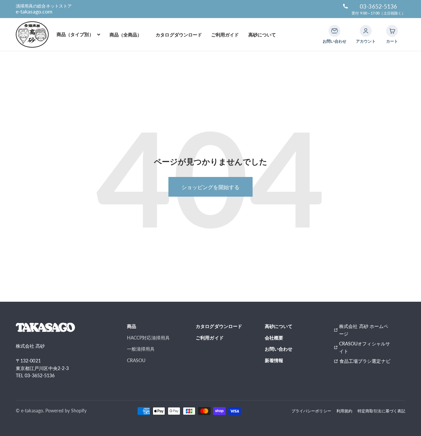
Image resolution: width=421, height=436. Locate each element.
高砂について (262, 34)
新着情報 (274, 360)
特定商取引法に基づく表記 (381, 410)
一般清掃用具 (141, 349)
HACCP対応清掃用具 (148, 337)
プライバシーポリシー (311, 410)
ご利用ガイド (225, 34)
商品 (131, 326)
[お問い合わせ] (334, 31)
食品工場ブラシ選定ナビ (365, 361)
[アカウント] (366, 31)
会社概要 (274, 337)
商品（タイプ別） (75, 34)
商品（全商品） (128, 34)
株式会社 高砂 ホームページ (363, 329)
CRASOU (136, 360)
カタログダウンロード (179, 34)
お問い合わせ (278, 349)
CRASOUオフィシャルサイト (364, 347)
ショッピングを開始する (211, 187)
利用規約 (344, 410)
